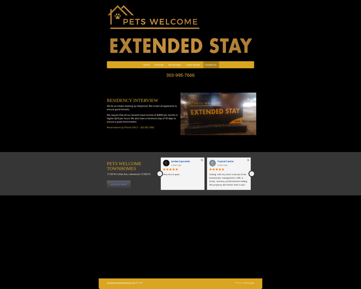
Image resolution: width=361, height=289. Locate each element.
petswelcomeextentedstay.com (121, 282)
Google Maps (119, 184)
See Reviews (174, 64)
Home (146, 64)
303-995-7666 (180, 75)
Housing (158, 64)
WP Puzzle (249, 282)
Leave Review (193, 64)
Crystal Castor (225, 161)
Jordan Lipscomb (180, 161)
